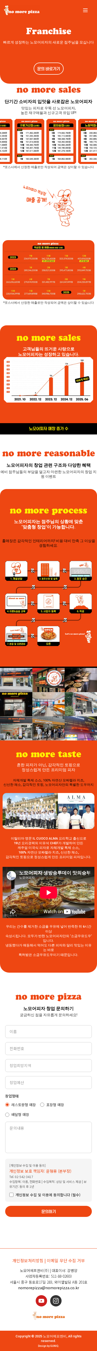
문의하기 (48, 1211)
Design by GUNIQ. (48, 1346)
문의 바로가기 (48, 69)
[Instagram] (56, 1300)
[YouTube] (41, 1300)
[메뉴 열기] (86, 10)
